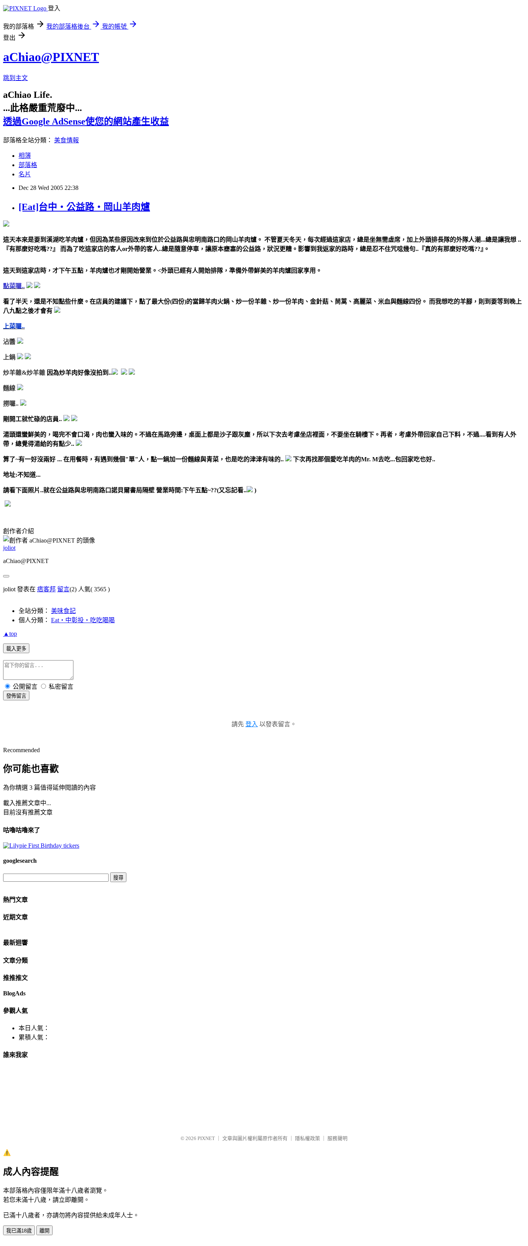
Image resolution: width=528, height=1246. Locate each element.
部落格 (28, 165)
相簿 (25, 155)
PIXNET (206, 1138)
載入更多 (16, 649)
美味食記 (63, 611)
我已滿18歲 (19, 1231)
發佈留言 (16, 696)
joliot (9, 547)
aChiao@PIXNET (51, 57)
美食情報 (66, 140)
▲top (10, 633)
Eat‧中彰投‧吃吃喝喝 (83, 620)
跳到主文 (15, 78)
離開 (44, 1231)
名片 (25, 174)
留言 (63, 589)
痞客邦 (46, 589)
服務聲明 (337, 1138)
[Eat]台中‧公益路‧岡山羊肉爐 (84, 207)
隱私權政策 (307, 1138)
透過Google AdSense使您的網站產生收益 (86, 121)
